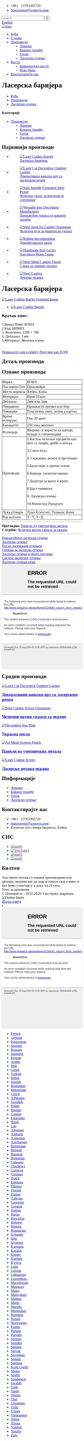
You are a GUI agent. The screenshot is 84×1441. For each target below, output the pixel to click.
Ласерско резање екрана (25, 768)
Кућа (14, 34)
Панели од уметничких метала (44, 526)
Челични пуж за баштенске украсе (46, 231)
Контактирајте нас (25, 74)
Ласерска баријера (33, 160)
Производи (19, 42)
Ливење (26, 46)
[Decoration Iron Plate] (19, 725)
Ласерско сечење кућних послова (27, 554)
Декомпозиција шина (36, 243)
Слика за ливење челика (38, 266)
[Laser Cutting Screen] (18, 760)
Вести (15, 62)
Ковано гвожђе (31, 50)
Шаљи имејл (11, 901)
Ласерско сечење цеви (19, 562)
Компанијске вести (34, 66)
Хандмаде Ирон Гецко (37, 254)
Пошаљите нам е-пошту (20, 352)
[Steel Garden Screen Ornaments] (26, 708)
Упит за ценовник (15, 889)
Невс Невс (28, 70)
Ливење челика (31, 277)
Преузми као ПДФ (53, 352)
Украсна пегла (16, 734)
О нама (16, 38)
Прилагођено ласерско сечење (25, 538)
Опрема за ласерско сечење (22, 550)
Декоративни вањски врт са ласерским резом (41, 178)
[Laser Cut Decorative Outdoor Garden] (31, 686)
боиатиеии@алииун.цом (30, 823)
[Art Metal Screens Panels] (21, 742)
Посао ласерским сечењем (22, 546)
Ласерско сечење (32, 58)
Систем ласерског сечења (21, 558)
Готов (24, 54)
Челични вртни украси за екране (42, 530)
